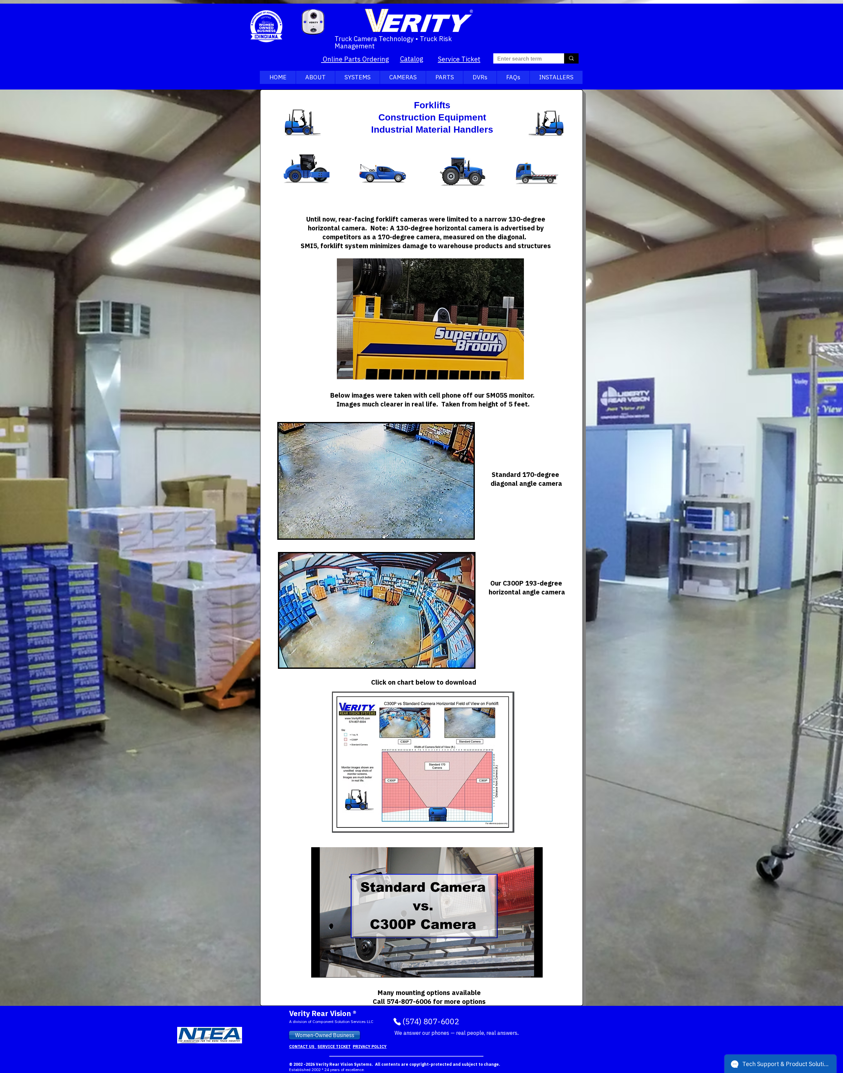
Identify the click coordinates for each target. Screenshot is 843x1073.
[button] (430, 318)
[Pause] (319, 968)
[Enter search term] (571, 58)
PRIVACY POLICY (370, 1046)
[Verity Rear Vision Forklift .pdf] (423, 763)
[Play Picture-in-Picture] (522, 968)
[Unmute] (331, 968)
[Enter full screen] (534, 968)
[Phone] (397, 1021)
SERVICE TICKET (334, 1046)
